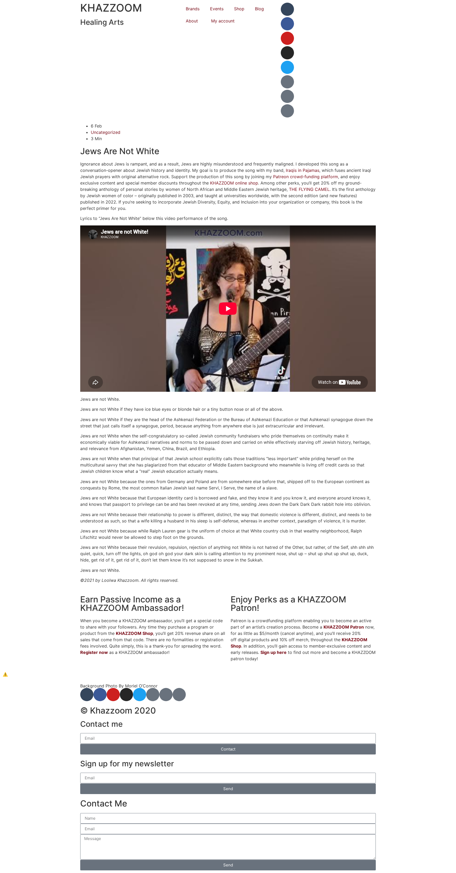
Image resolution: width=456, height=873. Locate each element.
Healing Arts (102, 22)
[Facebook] (287, 23)
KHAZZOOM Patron (344, 627)
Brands (193, 8)
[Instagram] (287, 52)
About (192, 20)
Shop (239, 8)
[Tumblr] (287, 9)
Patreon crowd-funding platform (305, 176)
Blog (259, 8)
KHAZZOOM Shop (134, 633)
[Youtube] (287, 38)
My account (223, 20)
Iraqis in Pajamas (302, 170)
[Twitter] (287, 67)
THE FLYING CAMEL (309, 189)
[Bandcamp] (287, 96)
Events (217, 8)
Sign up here (273, 652)
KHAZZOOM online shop (234, 183)
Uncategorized (105, 132)
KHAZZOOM (111, 7)
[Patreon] (287, 81)
